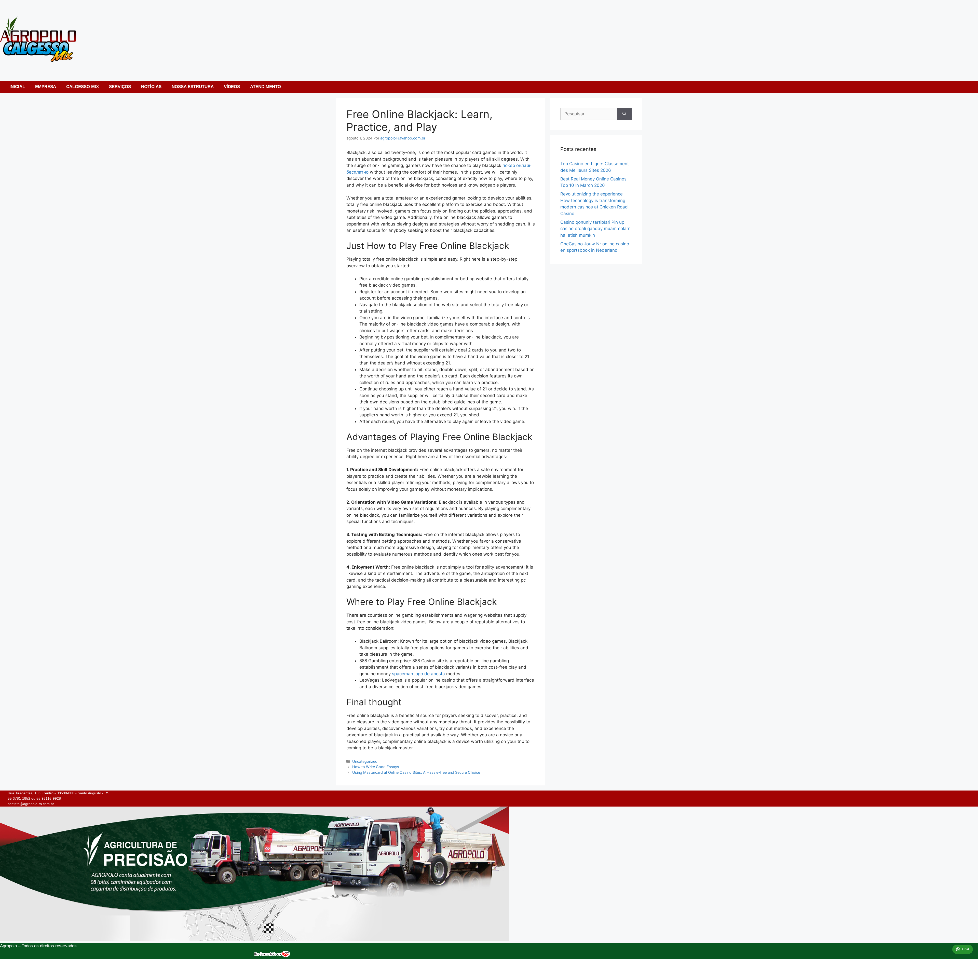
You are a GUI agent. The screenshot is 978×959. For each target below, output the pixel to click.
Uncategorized (364, 761)
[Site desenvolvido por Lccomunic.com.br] (272, 955)
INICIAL (17, 86)
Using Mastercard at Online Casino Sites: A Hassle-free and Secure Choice (416, 772)
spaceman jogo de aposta (418, 673)
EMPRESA (45, 86)
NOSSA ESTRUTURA (193, 86)
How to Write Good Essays (375, 767)
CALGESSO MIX (82, 86)
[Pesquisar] (624, 114)
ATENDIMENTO (265, 86)
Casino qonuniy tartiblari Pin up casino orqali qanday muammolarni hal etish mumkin (596, 229)
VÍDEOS (232, 86)
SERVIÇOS (120, 86)
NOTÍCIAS (151, 86)
